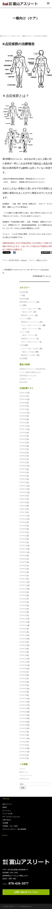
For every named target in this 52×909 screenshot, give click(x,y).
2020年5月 (23, 456)
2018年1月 (23, 512)
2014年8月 (23, 632)
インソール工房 (7, 813)
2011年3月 (23, 748)
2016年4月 (23, 572)
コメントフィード (26, 775)
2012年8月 (23, 712)
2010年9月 (23, 755)
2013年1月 (23, 695)
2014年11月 (23, 622)
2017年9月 (23, 522)
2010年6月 (23, 758)
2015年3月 (23, 609)
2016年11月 (23, 549)
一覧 (21, 295)
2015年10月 (23, 589)
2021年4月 (23, 446)
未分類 (22, 358)
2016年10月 (23, 552)
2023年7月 (23, 409)
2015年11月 (23, 585)
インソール (23, 318)
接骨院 (5, 807)
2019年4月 (23, 476)
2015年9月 (23, 592)
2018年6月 (23, 496)
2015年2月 (23, 612)
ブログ (13, 36)
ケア (18, 36)
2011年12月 (23, 738)
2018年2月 (23, 509)
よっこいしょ (7, 810)
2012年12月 (23, 698)
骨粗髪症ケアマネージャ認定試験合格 (32, 369)
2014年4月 (23, 645)
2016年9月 (23, 555)
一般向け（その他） (28, 352)
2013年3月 (23, 688)
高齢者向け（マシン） (28, 338)
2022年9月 (23, 416)
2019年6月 (23, 472)
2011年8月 (23, 742)
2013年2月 (23, 692)
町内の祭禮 (23, 382)
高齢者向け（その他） (28, 355)
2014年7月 (23, 635)
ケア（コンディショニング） (12, 816)
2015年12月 (23, 582)
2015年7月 (23, 595)
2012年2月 (23, 732)
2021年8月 (23, 436)
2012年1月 (23, 735)
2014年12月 (23, 619)
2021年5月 (23, 442)
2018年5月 (23, 499)
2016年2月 (23, 579)
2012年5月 (23, 722)
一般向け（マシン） (28, 335)
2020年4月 (23, 459)
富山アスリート (5, 36)
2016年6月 (23, 565)
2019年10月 (23, 466)
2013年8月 (23, 672)
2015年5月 (23, 602)
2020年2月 (23, 462)
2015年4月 (23, 605)
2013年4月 (23, 685)
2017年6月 (23, 529)
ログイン (23, 769)
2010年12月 (23, 752)
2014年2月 (23, 652)
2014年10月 (23, 625)
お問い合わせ (7, 820)
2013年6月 (23, 678)
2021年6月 (23, 439)
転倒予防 (23, 299)
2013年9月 (23, 668)
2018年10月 (23, 492)
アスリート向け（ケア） (29, 309)
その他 (22, 345)
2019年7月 (23, 469)
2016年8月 (23, 559)
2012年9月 (23, 708)
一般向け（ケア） (26, 36)
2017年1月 (23, 542)
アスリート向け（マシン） (30, 342)
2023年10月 (23, 399)
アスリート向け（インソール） (31, 325)
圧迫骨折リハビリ (26, 379)
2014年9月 (23, 629)
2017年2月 (23, 539)
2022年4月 (23, 422)
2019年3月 (23, 479)
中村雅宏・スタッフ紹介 (10, 826)
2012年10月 (23, 705)
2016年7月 (23, 562)
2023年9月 (23, 403)
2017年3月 (23, 536)
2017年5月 (23, 532)
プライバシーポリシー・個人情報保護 (14, 829)
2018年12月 (23, 486)
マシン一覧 (23, 332)
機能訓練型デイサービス (28, 302)
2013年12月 (23, 659)
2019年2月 (23, 482)
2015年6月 (23, 599)
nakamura (24, 260)
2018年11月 (23, 489)
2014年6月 (23, 639)
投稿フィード (24, 772)
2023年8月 (23, 406)
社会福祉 (23, 292)
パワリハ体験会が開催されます (30, 372)
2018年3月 (23, 506)
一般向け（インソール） (29, 328)
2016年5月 (23, 569)
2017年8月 (23, 526)
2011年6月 (23, 745)
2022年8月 (23, 419)
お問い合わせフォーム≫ (26, 892)
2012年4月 (23, 725)
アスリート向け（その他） (30, 348)
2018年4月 (23, 502)
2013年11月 (23, 662)
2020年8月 (23, 452)
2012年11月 (23, 702)
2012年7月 (23, 715)
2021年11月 (23, 429)
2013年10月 (23, 665)
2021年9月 (23, 432)
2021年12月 (23, 426)
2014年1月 (23, 655)
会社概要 (5, 823)
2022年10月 (23, 413)
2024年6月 (23, 396)
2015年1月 (23, 615)
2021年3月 (23, 449)
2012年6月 (23, 718)
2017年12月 (23, 516)
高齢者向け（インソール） (30, 322)
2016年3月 (23, 575)
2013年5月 (23, 682)
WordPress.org (24, 779)
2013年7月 (23, 675)
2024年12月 (23, 393)
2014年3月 (23, 649)
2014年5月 (23, 642)
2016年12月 (23, 545)
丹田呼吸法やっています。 (29, 375)
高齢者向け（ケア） (28, 315)
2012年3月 (23, 728)
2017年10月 (23, 519)
